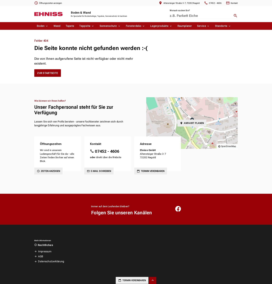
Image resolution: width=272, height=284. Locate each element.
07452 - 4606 (107, 151)
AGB (40, 256)
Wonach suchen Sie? (180, 10)
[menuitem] (42, 26)
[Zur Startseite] (48, 14)
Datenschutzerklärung (51, 261)
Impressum (44, 251)
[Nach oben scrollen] (152, 280)
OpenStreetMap (228, 146)
